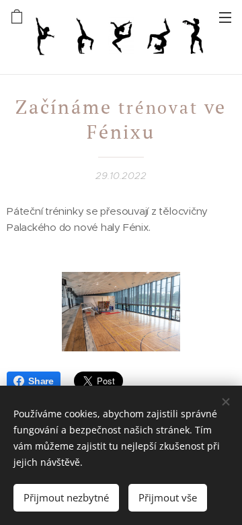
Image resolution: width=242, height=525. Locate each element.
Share (41, 381)
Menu (225, 16)
